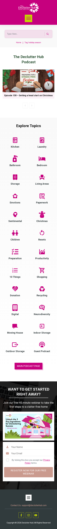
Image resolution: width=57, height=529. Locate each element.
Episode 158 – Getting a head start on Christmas (28, 95)
